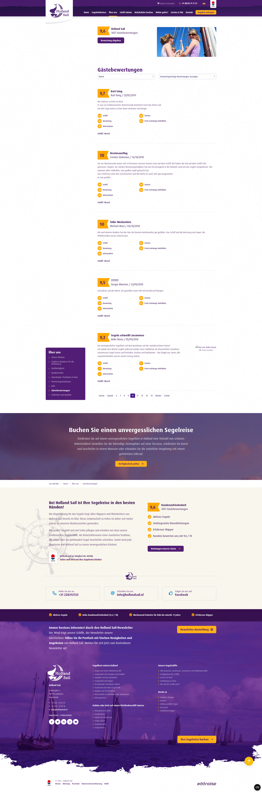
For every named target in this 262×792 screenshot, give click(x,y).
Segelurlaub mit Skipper (104, 681)
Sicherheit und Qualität (61, 395)
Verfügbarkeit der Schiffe (169, 674)
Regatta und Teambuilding (105, 691)
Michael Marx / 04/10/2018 (125, 226)
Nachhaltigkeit (57, 368)
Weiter (158, 395)
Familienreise (100, 714)
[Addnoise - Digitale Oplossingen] (206, 783)
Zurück (110, 395)
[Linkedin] (63, 721)
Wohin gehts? (162, 12)
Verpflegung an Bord (168, 681)
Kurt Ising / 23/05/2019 (123, 95)
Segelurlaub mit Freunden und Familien (110, 674)
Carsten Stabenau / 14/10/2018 (127, 157)
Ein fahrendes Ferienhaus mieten (107, 684)
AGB (106, 784)
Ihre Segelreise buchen (195, 739)
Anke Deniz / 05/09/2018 (124, 339)
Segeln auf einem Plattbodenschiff (108, 671)
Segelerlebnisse (99, 12)
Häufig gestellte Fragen (169, 704)
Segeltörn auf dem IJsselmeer (106, 677)
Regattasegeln (100, 724)
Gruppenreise (100, 727)
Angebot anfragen (206, 12)
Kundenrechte (57, 373)
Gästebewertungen (60, 390)
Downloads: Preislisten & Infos (64, 377)
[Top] (249, 761)
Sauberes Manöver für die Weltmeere (62, 362)
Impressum (53, 715)
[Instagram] (69, 721)
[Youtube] (75, 721)
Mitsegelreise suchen (103, 710)
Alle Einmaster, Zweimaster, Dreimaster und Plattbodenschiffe (184, 671)
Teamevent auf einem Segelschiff (107, 687)
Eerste (101, 395)
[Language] (204, 3)
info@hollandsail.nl (59, 709)
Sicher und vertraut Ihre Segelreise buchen (81, 559)
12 (142, 395)
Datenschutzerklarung (92, 784)
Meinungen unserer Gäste (163, 548)
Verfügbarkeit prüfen (129, 463)
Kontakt (189, 12)
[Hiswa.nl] (53, 557)
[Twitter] (57, 721)
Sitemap (66, 784)
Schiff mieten (126, 12)
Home (86, 12)
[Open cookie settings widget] (257, 787)
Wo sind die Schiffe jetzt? (170, 684)
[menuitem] (86, 12)
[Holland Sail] (66, 672)
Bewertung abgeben (111, 40)
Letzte (167, 395)
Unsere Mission (58, 357)
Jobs (53, 386)
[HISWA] (213, 4)
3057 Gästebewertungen (124, 32)
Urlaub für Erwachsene (103, 717)
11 (137, 395)
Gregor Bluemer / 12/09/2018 (127, 284)
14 (152, 395)
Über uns (113, 12)
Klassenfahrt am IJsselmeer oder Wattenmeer (112, 694)
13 (147, 395)
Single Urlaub (100, 721)
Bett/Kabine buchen (144, 12)
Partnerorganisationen (61, 381)
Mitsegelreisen (100, 697)
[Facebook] (51, 721)
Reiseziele (164, 707)
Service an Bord (166, 677)
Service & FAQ (177, 12)
